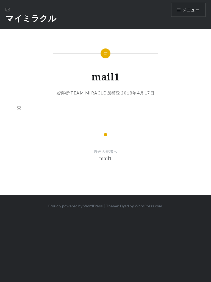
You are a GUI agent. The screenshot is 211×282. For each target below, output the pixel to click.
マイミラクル (31, 18)
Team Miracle (88, 92)
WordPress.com (148, 206)
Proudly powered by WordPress (75, 206)
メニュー (190, 9)
